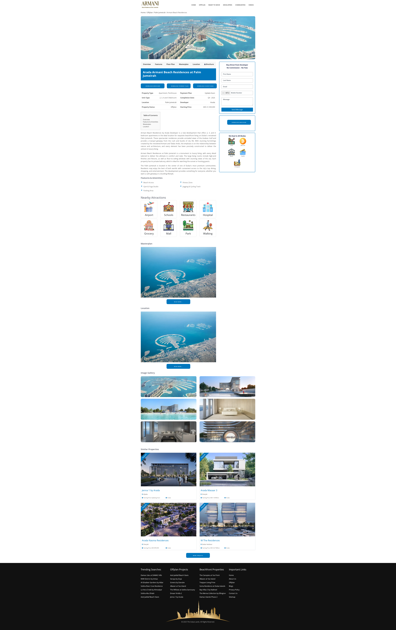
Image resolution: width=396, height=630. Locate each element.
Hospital (208, 215)
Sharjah (204, 494)
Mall (168, 233)
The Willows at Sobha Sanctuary (182, 590)
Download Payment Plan (180, 86)
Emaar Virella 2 (176, 593)
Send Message (237, 109)
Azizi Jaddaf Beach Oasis (150, 597)
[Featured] (168, 469)
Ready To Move (214, 5)
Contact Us (233, 593)
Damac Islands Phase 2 (208, 597)
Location (196, 64)
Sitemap (232, 597)
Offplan (202, 5)
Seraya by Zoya (176, 579)
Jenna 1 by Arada (151, 490)
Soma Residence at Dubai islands (212, 586)
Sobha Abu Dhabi (147, 593)
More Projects (198, 555)
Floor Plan (170, 64)
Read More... (178, 302)
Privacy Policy (234, 590)
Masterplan (184, 64)
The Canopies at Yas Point (210, 575)
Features (158, 64)
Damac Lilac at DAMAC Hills (151, 575)
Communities (240, 5)
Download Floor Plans (205, 86)
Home (193, 5)
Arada (212, 102)
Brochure (210, 64)
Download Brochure (152, 86)
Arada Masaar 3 (209, 490)
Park (188, 233)
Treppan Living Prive (207, 582)
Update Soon (210, 93)
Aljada (145, 494)
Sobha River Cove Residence (152, 586)
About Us (232, 579)
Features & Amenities (150, 122)
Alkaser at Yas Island (178, 586)
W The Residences (210, 540)
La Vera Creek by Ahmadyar (151, 590)
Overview (147, 64)
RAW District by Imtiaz (149, 579)
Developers (227, 5)
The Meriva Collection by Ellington (213, 593)
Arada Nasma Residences (155, 540)
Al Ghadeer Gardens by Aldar (152, 582)
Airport (149, 215)
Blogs (231, 586)
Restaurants (188, 215)
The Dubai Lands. (193, 622)
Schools (168, 215)
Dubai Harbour (207, 544)
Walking (208, 233)
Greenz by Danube (177, 582)
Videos (251, 5)
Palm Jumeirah (160, 12)
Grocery (149, 233)
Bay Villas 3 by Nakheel (208, 590)
